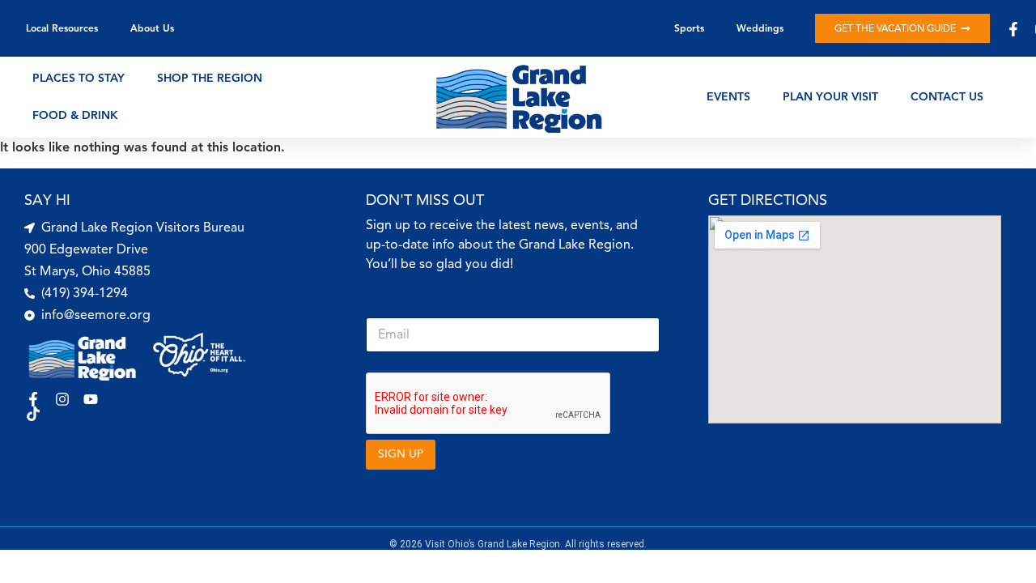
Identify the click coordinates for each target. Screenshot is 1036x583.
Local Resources (62, 28)
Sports (689, 28)
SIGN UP (400, 454)
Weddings (760, 28)
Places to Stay (78, 78)
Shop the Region (209, 78)
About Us (152, 28)
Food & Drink (75, 115)
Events (728, 97)
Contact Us (947, 97)
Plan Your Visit (830, 97)
